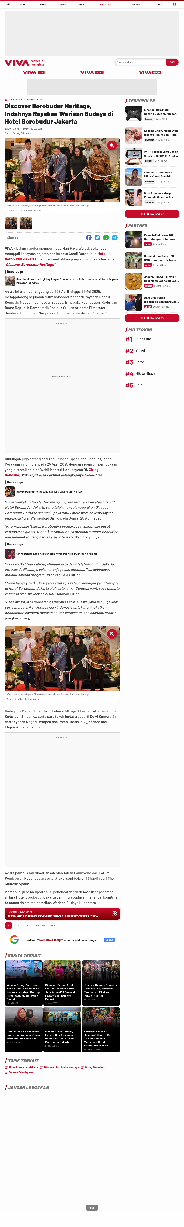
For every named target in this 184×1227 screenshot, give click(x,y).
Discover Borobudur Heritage (30, 264)
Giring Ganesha (94, 1067)
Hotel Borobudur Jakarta (23, 1067)
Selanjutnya (45, 925)
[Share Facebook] (88, 237)
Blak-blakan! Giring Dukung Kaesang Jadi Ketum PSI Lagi (50, 491)
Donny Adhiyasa (22, 133)
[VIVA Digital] (34, 72)
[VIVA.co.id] (26, 62)
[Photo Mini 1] (11, 223)
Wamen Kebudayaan (21, 1072)
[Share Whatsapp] (106, 237)
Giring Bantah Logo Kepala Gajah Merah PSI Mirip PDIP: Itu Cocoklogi (56, 553)
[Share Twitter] (97, 237)
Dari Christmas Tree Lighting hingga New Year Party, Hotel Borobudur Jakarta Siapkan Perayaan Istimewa (67, 281)
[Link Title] (133, 114)
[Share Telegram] (114, 237)
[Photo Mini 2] (25, 223)
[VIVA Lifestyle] (92, 72)
